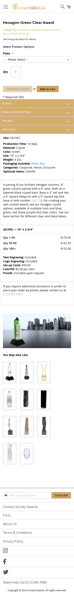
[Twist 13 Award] (44, 426)
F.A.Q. (7, 515)
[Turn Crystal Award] (9, 453)
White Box (37, 163)
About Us (10, 524)
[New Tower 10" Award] (26, 399)
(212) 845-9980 (12, 294)
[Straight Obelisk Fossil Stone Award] (26, 426)
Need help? (9, 129)
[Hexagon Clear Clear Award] (9, 372)
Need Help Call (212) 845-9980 (25, 582)
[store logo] (28, 6)
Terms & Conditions (17, 532)
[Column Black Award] (44, 399)
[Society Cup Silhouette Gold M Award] (44, 372)
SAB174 (36, 200)
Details (7, 103)
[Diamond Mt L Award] (9, 399)
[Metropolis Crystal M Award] (26, 372)
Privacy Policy (13, 541)
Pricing (7, 121)
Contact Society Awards (20, 507)
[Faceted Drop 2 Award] (26, 453)
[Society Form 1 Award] (9, 426)
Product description (16, 112)
